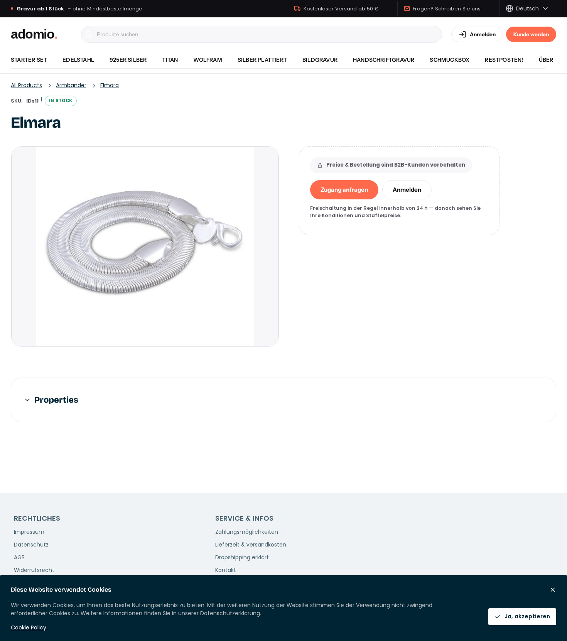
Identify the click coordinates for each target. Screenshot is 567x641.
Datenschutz (31, 544)
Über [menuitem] (546, 59)
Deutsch (527, 8)
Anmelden (407, 189)
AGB (19, 557)
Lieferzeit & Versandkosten (250, 544)
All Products (26, 85)
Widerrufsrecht (34, 570)
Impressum (29, 532)
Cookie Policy (28, 627)
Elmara (109, 85)
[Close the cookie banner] (553, 589)
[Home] (41, 34)
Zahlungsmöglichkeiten (246, 532)
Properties (56, 400)
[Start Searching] (88, 34)
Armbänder (71, 85)
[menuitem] (29, 59)
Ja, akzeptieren (527, 616)
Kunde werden (531, 34)
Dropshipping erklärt (242, 557)
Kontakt (225, 570)
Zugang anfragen (344, 189)
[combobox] (261, 34)
